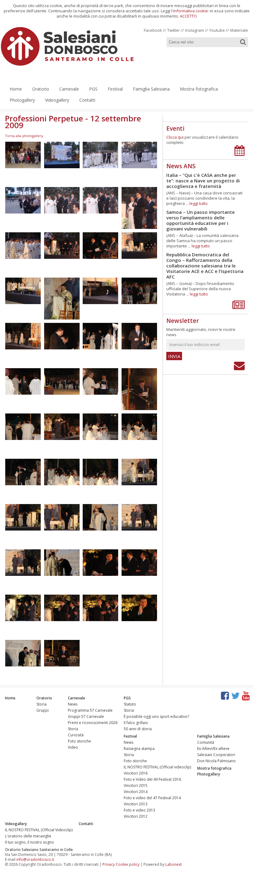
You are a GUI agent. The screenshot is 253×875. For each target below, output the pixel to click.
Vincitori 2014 (135, 791)
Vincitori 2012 (135, 816)
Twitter (173, 30)
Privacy (108, 864)
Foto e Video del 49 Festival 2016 (152, 779)
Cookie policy (127, 864)
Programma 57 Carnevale (90, 710)
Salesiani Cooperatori (216, 754)
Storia (41, 704)
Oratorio (40, 89)
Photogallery (22, 100)
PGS (93, 89)
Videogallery (57, 100)
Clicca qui (175, 137)
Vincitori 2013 (135, 804)
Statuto (130, 704)
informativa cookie (190, 11)
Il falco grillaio (136, 722)
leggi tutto (198, 203)
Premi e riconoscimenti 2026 (93, 722)
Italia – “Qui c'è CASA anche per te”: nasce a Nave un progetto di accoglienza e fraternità (203, 180)
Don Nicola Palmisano (216, 760)
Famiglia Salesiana (151, 89)
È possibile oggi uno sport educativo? (156, 716)
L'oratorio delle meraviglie (28, 836)
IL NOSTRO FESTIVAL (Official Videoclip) (39, 829)
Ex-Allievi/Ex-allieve (213, 748)
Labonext (173, 864)
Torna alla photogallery (24, 135)
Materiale (239, 30)
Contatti (87, 100)
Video (73, 747)
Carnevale (69, 89)
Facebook (153, 30)
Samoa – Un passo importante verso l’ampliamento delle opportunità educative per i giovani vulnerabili (200, 220)
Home (16, 89)
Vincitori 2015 (135, 785)
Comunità (205, 742)
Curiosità (76, 735)
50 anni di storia (138, 728)
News (72, 704)
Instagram (194, 30)
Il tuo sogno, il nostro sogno (29, 842)
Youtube (217, 30)
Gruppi (42, 710)
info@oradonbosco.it (35, 859)
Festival (115, 89)
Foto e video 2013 (139, 810)
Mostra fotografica (199, 89)
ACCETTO (188, 16)
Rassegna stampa (139, 748)
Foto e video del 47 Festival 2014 (152, 797)
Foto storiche (79, 741)
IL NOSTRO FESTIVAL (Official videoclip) (157, 767)
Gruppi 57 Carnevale (86, 716)
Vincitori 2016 (135, 773)
